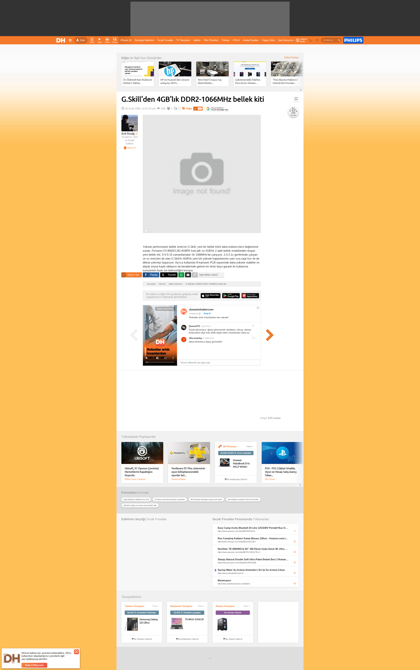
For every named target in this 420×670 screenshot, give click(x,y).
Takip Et (207, 313)
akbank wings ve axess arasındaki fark (140, 505)
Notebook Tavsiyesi (181, 606)
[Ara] (339, 40)
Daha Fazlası (291, 57)
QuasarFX (194, 326)
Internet (162, 284)
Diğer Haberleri (175, 284)
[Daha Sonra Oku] (296, 99)
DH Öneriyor (230, 446)
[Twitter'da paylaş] (145, 230)
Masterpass (224, 580)
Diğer (125, 58)
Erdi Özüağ (128, 133)
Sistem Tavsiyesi (225, 606)
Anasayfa (151, 284)
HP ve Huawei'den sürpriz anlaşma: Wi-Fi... (174, 81)
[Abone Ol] (130, 148)
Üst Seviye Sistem (232, 613)
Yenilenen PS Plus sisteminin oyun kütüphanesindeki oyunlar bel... (188, 471)
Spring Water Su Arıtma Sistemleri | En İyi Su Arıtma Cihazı (251, 570)
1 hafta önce (208, 338)
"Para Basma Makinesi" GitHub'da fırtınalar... (285, 81)
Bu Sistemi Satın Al (233, 639)
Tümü (249, 446)
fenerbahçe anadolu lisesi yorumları (243, 499)
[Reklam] (353, 40)
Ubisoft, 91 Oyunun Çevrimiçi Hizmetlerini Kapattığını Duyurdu (142, 471)
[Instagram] (183, 311)
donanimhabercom (201, 309)
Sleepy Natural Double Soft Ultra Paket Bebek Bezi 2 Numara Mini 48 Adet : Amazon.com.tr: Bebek (253, 559)
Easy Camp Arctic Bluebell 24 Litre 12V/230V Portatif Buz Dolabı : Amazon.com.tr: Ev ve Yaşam (253, 528)
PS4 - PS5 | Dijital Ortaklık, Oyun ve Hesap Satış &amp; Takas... (281, 471)
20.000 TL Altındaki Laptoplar (187, 613)
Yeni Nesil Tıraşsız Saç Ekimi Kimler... (210, 81)
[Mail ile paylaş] (188, 274)
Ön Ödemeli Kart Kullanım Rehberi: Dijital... (137, 81)
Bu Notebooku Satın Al (237, 479)
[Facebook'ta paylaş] (150, 230)
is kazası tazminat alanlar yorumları (170, 499)
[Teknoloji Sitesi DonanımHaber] (61, 40)
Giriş (82, 40)
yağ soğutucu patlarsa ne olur (136, 499)
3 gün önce (206, 326)
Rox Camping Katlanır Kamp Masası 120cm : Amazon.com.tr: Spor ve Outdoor (253, 538)
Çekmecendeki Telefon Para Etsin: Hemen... (247, 81)
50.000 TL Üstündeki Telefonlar (141, 613)
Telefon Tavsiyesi (134, 606)
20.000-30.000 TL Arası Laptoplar (235, 453)
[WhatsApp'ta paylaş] (181, 274)
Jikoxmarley (195, 338)
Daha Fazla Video (165, 309)
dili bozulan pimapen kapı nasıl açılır (206, 499)
